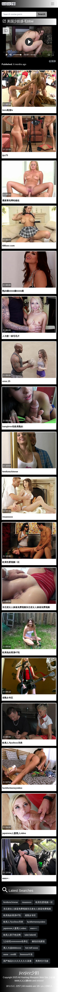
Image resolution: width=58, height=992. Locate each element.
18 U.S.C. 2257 (13, 986)
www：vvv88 (9, 954)
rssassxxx (26, 902)
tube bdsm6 (30, 935)
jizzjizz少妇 (29, 973)
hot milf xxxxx (31, 948)
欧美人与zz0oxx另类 (13, 922)
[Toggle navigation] (52, 4)
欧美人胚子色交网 (12, 935)
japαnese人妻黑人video (14, 928)
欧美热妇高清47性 (12, 915)
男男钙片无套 (41, 961)
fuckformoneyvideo (36, 922)
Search (41, 14)
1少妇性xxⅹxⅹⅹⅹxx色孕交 (15, 941)
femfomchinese (10, 902)
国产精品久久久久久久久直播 (17, 961)
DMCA (49, 986)
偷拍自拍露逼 (38, 941)
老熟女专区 (30, 915)
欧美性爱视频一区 (44, 902)
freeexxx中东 (26, 954)
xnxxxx (39, 981)
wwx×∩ (33, 928)
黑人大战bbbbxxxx (12, 948)
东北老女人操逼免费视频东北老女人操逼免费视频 (27, 909)
